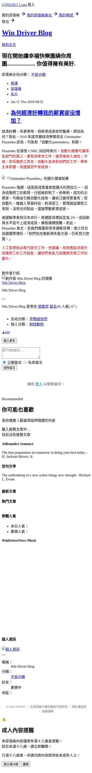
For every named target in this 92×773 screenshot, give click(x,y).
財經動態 (36, 324)
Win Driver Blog (27, 33)
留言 (53, 306)
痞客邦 (43, 306)
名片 (14, 94)
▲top (6, 332)
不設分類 (38, 74)
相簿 (14, 83)
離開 (26, 764)
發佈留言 (9, 368)
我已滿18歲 (11, 764)
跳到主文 (9, 45)
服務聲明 (48, 711)
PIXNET (21, 706)
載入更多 (9, 340)
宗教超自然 (38, 319)
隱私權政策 (79, 706)
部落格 (16, 89)
